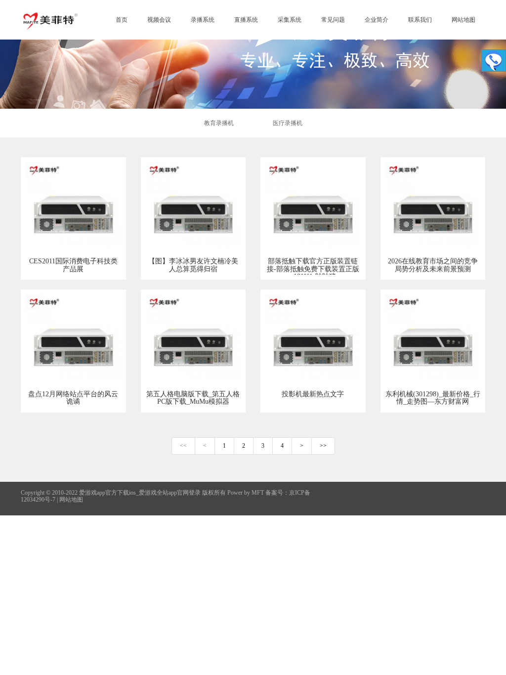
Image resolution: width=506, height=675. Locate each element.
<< (183, 445)
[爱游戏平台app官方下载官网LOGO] (50, 20)
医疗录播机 (287, 123)
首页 (121, 19)
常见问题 (333, 19)
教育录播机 (219, 123)
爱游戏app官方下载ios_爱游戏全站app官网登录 (140, 492)
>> (323, 445)
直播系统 (246, 19)
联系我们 (420, 19)
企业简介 (376, 19)
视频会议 (159, 19)
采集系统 (289, 19)
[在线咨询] (493, 60)
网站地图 (463, 19)
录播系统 (202, 19)
